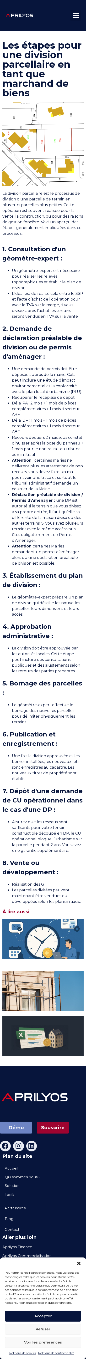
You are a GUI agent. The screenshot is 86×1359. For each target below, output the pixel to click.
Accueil (11, 1168)
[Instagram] (18, 1146)
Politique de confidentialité (56, 1353)
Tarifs (9, 1194)
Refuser (43, 1329)
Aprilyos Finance (17, 1247)
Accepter (43, 1316)
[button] (78, 1263)
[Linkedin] (31, 1146)
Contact (12, 1229)
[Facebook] (5, 1146)
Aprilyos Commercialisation (27, 1255)
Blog (9, 1218)
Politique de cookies (22, 1353)
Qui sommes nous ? (22, 1177)
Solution (12, 1185)
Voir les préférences (43, 1342)
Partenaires (15, 1208)
